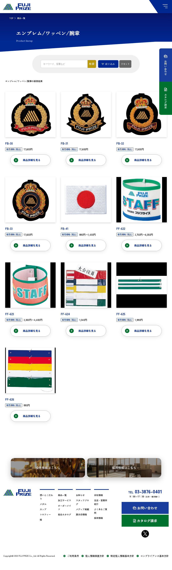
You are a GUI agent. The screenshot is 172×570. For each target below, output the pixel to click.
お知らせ (80, 495)
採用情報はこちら (124, 467)
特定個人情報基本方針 (122, 556)
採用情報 (98, 518)
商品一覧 (62, 495)
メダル (43, 504)
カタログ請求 (147, 520)
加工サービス (64, 500)
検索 (92, 63)
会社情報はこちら (48, 467)
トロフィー (45, 514)
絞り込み (110, 64)
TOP (11, 18)
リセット (125, 63)
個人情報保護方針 (94, 556)
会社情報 (98, 495)
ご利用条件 (73, 556)
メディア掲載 (82, 509)
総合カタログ (64, 514)
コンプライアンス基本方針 (154, 556)
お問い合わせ (147, 507)
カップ (43, 509)
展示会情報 (81, 514)
